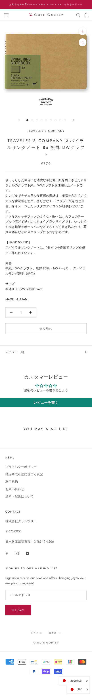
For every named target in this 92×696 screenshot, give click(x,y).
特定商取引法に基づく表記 (24, 474)
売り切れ (46, 329)
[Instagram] (17, 553)
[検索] (78, 15)
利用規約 (11, 481)
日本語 (53, 632)
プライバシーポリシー (21, 467)
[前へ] (19, 120)
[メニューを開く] (6, 15)
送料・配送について (19, 496)
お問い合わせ (14, 489)
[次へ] (73, 120)
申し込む (18, 610)
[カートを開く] (86, 15)
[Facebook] (6, 553)
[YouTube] (27, 553)
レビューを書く (46, 402)
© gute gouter (46, 642)
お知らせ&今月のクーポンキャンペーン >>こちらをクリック (46, 4)
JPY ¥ (34, 632)
